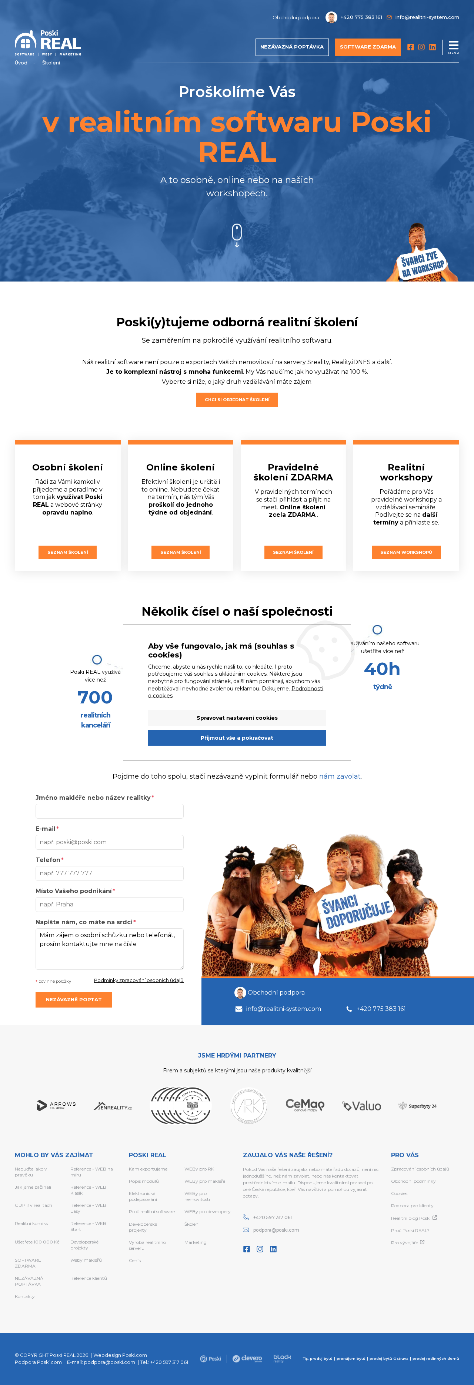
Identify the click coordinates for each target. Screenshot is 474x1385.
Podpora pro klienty (412, 1205)
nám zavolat (340, 776)
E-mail (46, 828)
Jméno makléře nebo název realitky (93, 797)
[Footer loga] (210, 1359)
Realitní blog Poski (411, 1218)
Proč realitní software (152, 1211)
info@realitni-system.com (283, 1008)
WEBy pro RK (199, 1169)
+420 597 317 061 (272, 1217)
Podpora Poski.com (38, 1362)
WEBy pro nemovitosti (197, 1196)
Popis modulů (144, 1181)
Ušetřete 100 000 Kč (37, 1242)
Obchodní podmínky (413, 1181)
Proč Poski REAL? (410, 1230)
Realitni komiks (31, 1223)
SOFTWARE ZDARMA (28, 1263)
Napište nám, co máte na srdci (84, 922)
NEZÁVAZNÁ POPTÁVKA (29, 1281)
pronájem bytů (351, 1358)
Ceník (135, 1260)
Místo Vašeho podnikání (74, 891)
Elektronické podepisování (143, 1196)
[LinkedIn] (432, 47)
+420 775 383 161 (381, 1008)
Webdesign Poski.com (120, 1355)
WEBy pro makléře (204, 1181)
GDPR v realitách (33, 1205)
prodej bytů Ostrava (389, 1358)
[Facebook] (410, 47)
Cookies (399, 1193)
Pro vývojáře (404, 1242)
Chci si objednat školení (237, 399)
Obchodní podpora (276, 992)
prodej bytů (321, 1358)
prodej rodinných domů (436, 1358)
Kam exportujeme (148, 1169)
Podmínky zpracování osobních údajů (139, 980)
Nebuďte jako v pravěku (31, 1172)
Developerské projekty (84, 1245)
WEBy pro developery (207, 1211)
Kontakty (25, 1296)
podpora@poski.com (276, 1230)
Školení (192, 1224)
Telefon (48, 859)
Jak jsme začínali (33, 1187)
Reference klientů (88, 1278)
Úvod (21, 63)
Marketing (195, 1242)
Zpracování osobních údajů (420, 1169)
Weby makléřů (86, 1260)
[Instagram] (421, 47)
